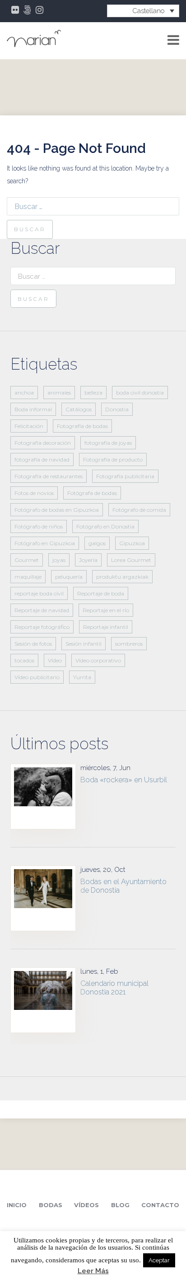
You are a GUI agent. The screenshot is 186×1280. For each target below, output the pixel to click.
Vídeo (55, 660)
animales (59, 392)
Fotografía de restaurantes (48, 476)
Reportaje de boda (100, 593)
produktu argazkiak (122, 576)
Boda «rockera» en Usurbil (123, 780)
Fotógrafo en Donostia (105, 526)
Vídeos (86, 1205)
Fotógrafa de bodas (92, 493)
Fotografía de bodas (82, 426)
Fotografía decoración (42, 442)
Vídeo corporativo (98, 660)
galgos (97, 543)
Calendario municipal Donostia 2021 (114, 987)
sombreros (129, 643)
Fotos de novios (34, 493)
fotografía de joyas (108, 442)
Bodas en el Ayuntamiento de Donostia (123, 886)
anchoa (24, 392)
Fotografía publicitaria (125, 476)
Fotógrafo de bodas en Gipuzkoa (56, 509)
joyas (58, 560)
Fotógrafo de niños (38, 526)
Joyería (88, 560)
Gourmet (26, 560)
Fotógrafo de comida (139, 509)
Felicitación (28, 426)
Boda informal (33, 409)
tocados (24, 660)
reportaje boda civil (39, 593)
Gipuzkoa (132, 543)
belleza (93, 392)
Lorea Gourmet (131, 560)
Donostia (117, 409)
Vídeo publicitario (37, 677)
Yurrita (82, 677)
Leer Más (93, 1271)
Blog (120, 1205)
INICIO (17, 1205)
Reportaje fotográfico (42, 626)
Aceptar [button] (159, 1260)
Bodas (50, 1205)
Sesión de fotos (33, 643)
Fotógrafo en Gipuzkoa (44, 543)
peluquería (69, 576)
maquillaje (28, 576)
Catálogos (78, 409)
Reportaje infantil (105, 626)
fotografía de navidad (42, 459)
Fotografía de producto (113, 459)
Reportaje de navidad (41, 610)
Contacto (160, 1205)
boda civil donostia (140, 392)
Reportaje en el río (106, 610)
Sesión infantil (83, 643)
